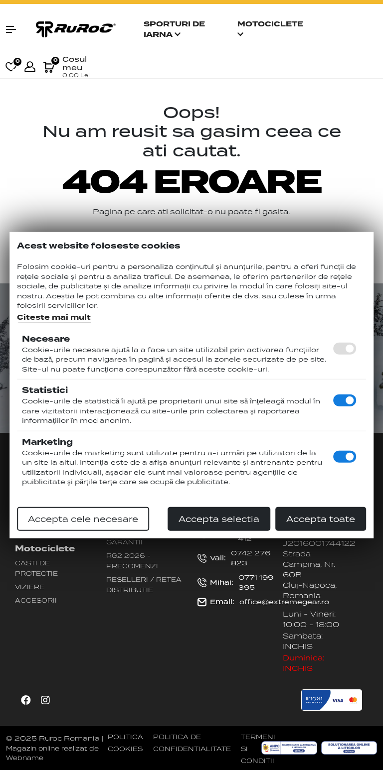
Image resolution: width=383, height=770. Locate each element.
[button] (16, 29)
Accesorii (36, 600)
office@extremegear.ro (269, 601)
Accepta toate (320, 518)
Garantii (124, 542)
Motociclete (270, 24)
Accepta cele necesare (83, 518)
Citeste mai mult (54, 317)
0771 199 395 (241, 582)
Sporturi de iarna (174, 29)
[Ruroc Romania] (76, 28)
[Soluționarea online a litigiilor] (349, 748)
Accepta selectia (219, 518)
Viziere (29, 587)
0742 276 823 (240, 557)
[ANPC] (289, 748)
